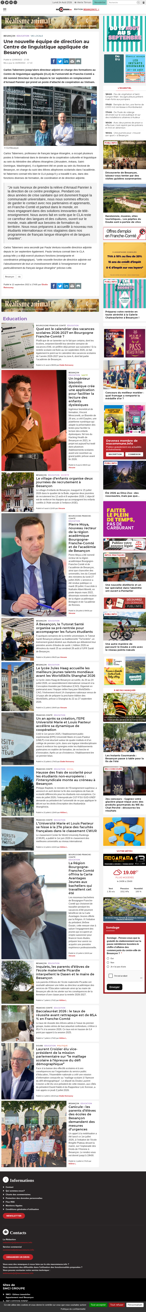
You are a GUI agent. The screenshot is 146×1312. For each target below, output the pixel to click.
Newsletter (13, 1216)
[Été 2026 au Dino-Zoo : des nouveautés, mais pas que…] (124, 475)
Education (23, 36)
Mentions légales (14, 1205)
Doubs (39, 1046)
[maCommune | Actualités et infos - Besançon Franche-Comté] (64, 9)
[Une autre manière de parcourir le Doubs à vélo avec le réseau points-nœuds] (124, 626)
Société (65, 475)
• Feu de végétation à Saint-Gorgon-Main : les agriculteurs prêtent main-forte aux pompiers (124, 97)
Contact (9, 1187)
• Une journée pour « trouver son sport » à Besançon (123, 134)
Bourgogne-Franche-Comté (51, 325)
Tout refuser (116, 1304)
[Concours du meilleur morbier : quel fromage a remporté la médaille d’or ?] (124, 374)
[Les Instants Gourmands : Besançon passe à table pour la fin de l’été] (124, 737)
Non (112, 962)
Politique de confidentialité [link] (73, 1309)
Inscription (115, 454)
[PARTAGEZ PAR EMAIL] (72, 61)
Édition (78, 9)
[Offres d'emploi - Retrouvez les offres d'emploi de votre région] (124, 239)
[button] (138, 2)
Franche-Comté (44, 715)
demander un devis (18, 1257)
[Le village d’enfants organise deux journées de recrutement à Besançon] (17, 483)
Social (70, 769)
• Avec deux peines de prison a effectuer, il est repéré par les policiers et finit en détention (124, 125)
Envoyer (115, 987)
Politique (62, 1046)
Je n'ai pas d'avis (118, 967)
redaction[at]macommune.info (17, 1242)
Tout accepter (98, 1304)
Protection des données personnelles (24, 1198)
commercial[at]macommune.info (18, 1250)
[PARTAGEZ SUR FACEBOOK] (54, 61)
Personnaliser (135, 1304)
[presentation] (105, 706)
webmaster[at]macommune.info (18, 1273)
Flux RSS (10, 1202)
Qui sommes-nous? (15, 1191)
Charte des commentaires (18, 1194)
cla (19, 276)
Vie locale (37, 36)
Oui (112, 958)
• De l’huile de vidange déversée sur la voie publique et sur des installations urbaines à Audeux (122, 115)
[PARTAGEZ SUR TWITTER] (60, 61)
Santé (84, 375)
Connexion (134, 454)
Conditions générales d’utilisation (22, 1209)
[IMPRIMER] (78, 61)
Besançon (9, 36)
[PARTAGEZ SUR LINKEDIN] (66, 61)
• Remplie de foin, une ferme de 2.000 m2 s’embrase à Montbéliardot (124, 105)
